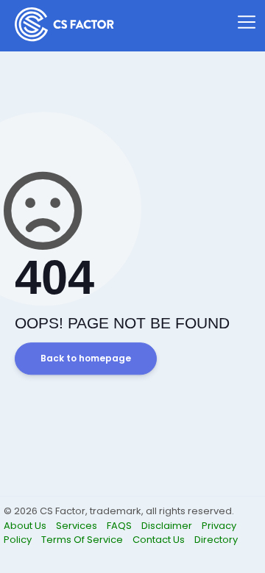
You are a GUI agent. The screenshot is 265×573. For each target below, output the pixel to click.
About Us (26, 526)
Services (77, 526)
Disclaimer (167, 526)
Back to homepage (85, 359)
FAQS (120, 526)
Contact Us (159, 540)
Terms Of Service (83, 540)
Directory (216, 540)
